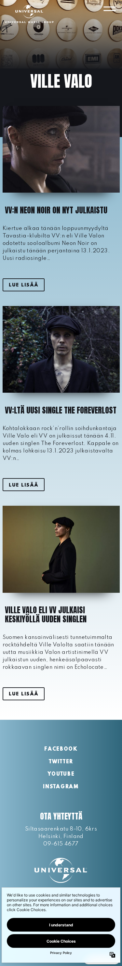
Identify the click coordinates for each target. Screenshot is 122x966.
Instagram (61, 787)
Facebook (60, 749)
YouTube (61, 774)
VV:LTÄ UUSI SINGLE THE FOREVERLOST (60, 410)
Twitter (61, 762)
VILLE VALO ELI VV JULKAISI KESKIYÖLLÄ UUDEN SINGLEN (46, 614)
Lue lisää (23, 285)
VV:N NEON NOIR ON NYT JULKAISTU (56, 210)
